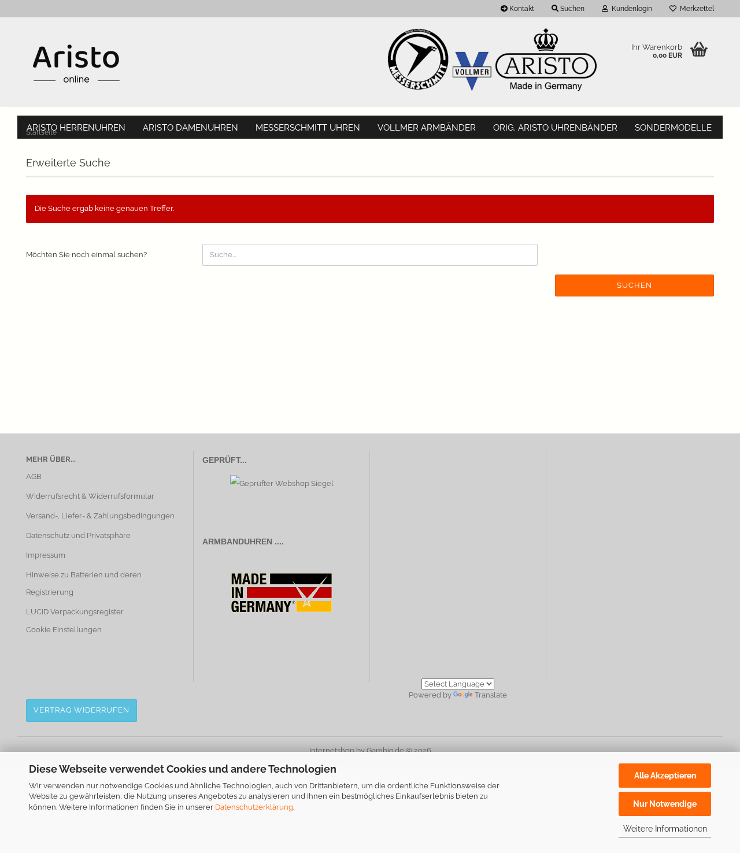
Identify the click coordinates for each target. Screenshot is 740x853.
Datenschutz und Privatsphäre (78, 535)
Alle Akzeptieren (665, 775)
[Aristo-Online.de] (76, 63)
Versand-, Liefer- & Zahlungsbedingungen (100, 515)
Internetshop (331, 750)
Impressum (45, 555)
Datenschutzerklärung (254, 807)
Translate (491, 695)
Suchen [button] (571, 9)
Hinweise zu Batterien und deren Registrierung (84, 583)
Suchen (634, 285)
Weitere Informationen (665, 828)
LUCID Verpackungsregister (75, 611)
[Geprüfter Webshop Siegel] (282, 483)
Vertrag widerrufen (82, 710)
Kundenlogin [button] (630, 9)
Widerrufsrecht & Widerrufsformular (90, 496)
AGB (34, 476)
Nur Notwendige (665, 804)
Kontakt (521, 9)
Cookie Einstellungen (64, 629)
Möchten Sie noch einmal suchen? (86, 254)
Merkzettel (695, 9)
